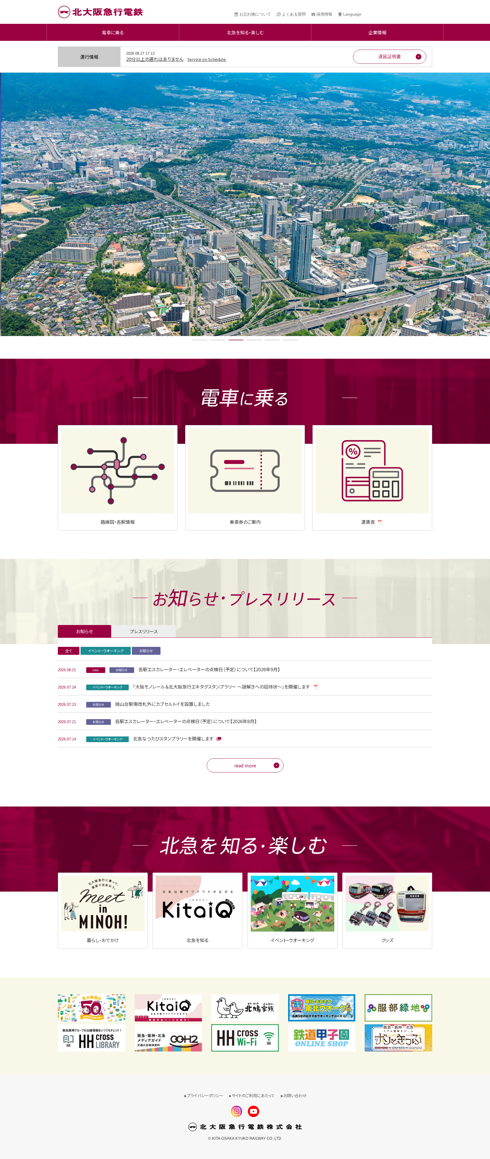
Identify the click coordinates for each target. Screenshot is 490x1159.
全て (68, 650)
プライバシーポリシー (205, 1095)
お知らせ (146, 650)
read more (245, 765)
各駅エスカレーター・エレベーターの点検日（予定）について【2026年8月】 (174, 721)
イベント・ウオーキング (106, 650)
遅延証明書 (389, 56)
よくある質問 (294, 14)
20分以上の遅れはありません (176, 59)
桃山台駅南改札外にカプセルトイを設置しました (151, 703)
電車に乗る (113, 32)
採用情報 (324, 14)
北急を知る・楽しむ (245, 32)
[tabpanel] (245, 204)
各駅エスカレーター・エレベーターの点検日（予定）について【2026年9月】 (186, 669)
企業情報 (377, 32)
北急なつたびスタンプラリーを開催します (153, 738)
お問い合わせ (294, 1095)
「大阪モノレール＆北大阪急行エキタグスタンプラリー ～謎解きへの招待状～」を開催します (201, 686)
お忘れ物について (255, 14)
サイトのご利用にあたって (253, 1095)
